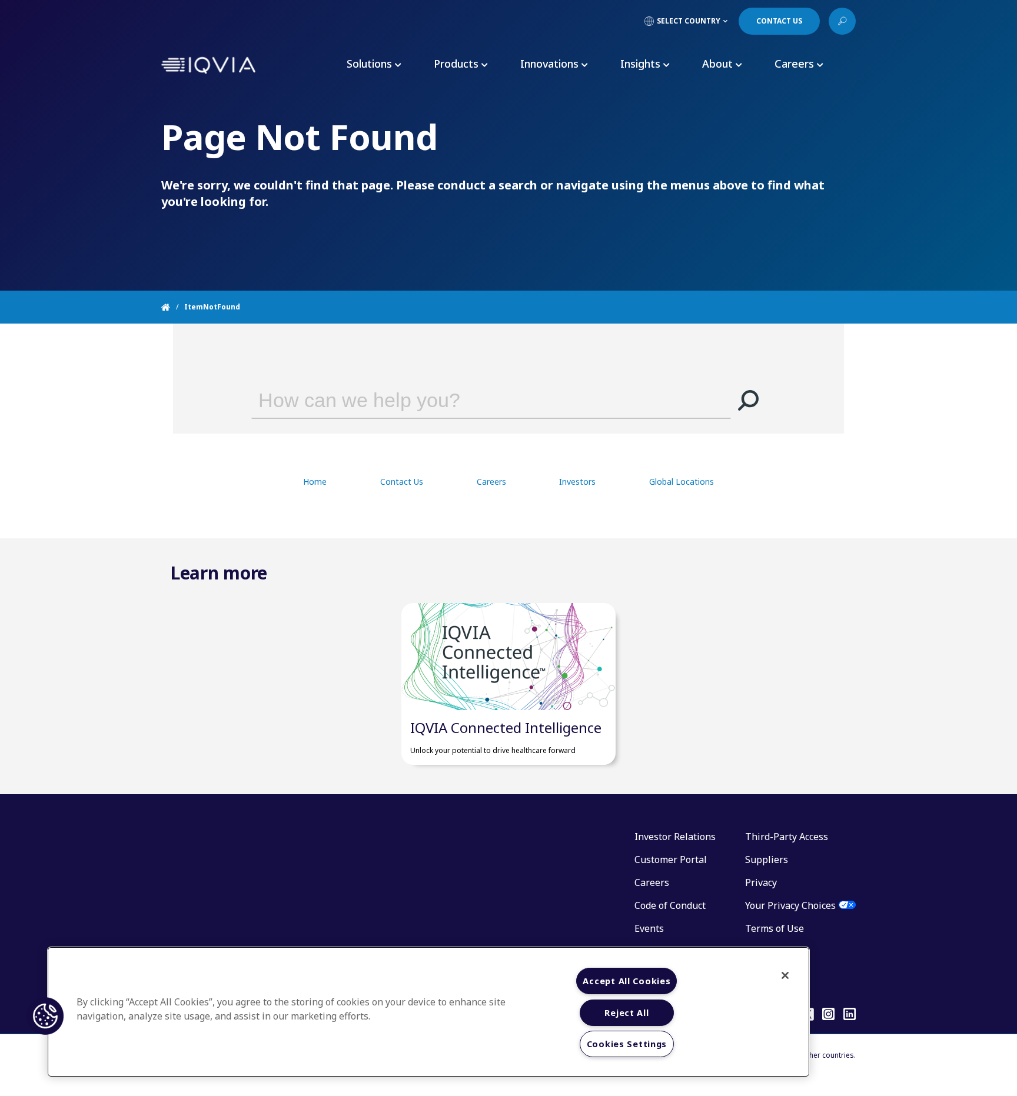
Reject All (626, 1012)
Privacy (761, 882)
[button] (748, 400)
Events (649, 928)
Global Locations (681, 481)
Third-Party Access (786, 836)
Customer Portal (670, 859)
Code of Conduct (670, 905)
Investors (577, 481)
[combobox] (474, 400)
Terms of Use (774, 928)
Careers (491, 481)
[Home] (172, 307)
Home (315, 481)
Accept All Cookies (626, 981)
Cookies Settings (627, 1044)
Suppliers (766, 859)
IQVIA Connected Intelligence (505, 727)
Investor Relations (675, 836)
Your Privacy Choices (790, 905)
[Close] (785, 975)
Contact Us (401, 481)
